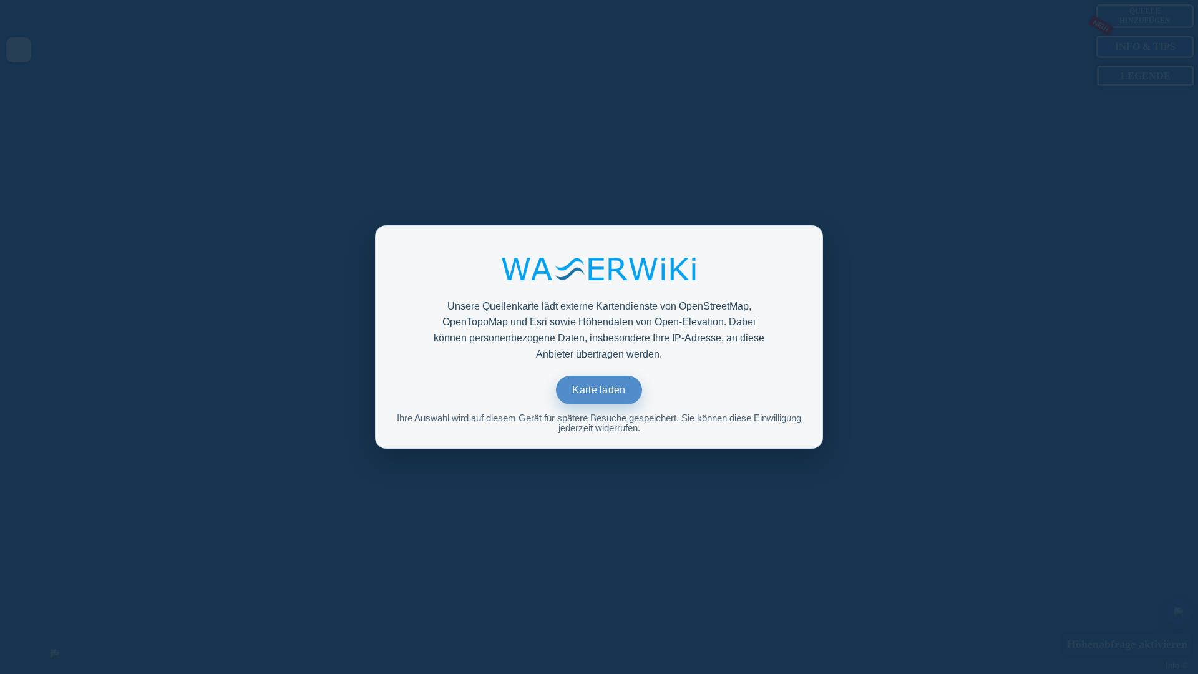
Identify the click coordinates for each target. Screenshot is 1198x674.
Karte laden (599, 389)
